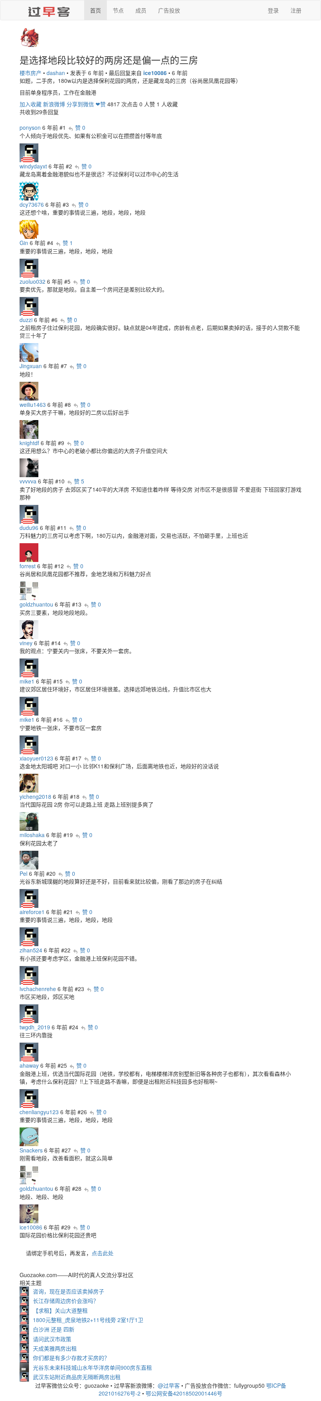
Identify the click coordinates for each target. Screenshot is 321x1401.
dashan (56, 73)
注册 (295, 10)
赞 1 (68, 243)
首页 (95, 10)
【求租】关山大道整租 (60, 1310)
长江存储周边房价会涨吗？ (66, 1300)
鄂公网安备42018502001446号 (184, 1393)
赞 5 (79, 481)
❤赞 (101, 104)
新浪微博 (54, 104)
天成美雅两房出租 (55, 1348)
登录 (273, 10)
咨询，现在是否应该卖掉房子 (68, 1291)
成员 (140, 10)
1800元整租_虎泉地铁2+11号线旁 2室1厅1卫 (88, 1320)
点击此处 (103, 1253)
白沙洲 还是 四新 (53, 1329)
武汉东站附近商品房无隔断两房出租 (77, 1377)
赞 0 (80, 127)
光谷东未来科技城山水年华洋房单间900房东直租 (92, 1367)
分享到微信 (80, 104)
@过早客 (169, 1385)
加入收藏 (30, 104)
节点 (118, 10)
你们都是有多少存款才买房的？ (71, 1358)
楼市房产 (30, 73)
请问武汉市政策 (52, 1339)
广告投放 (169, 10)
